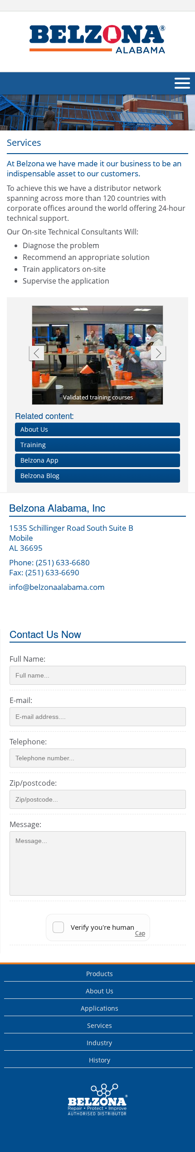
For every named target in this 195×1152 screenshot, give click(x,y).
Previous (36, 354)
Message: (25, 824)
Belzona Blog (39, 475)
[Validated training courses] (98, 355)
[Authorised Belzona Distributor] (97, 40)
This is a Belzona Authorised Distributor (91, 1117)
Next (158, 354)
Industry (99, 1042)
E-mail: (21, 700)
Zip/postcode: (33, 783)
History (99, 1060)
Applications (99, 1008)
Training (33, 444)
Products (99, 973)
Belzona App (39, 460)
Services (99, 1025)
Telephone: (28, 741)
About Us (34, 429)
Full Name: (27, 658)
